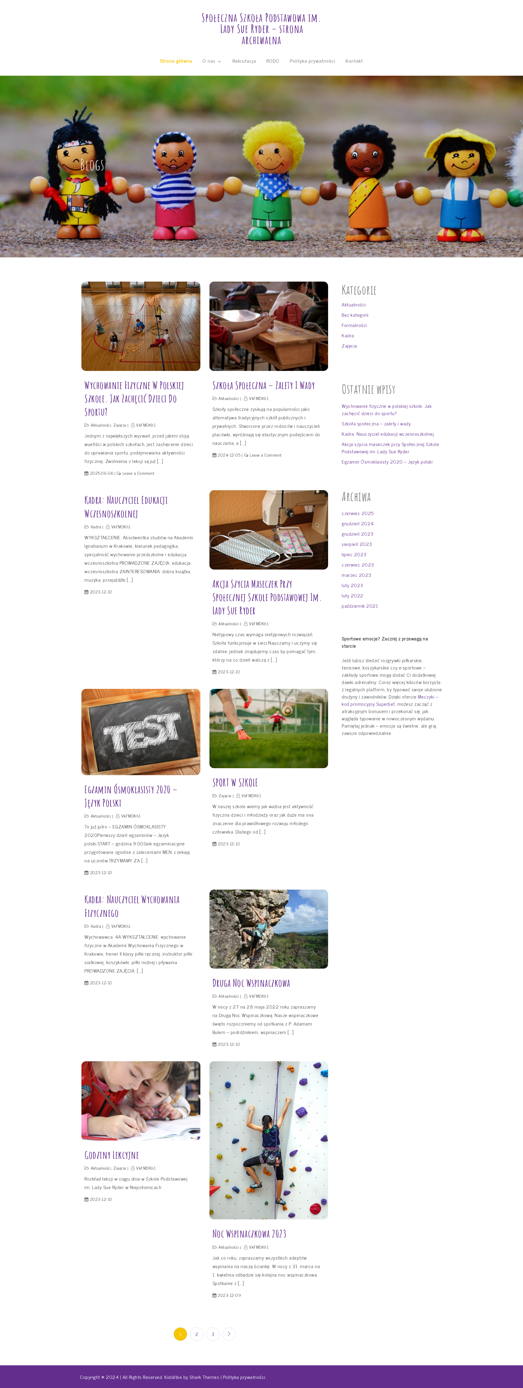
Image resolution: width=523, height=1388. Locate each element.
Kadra (96, 526)
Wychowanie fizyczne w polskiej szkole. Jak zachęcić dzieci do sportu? (134, 398)
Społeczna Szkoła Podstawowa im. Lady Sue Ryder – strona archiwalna (261, 29)
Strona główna (176, 60)
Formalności (354, 325)
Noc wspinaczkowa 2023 (249, 1233)
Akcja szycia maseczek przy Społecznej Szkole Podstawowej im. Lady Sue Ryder (267, 597)
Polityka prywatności (312, 60)
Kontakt (354, 60)
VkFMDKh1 (146, 424)
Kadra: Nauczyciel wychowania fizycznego (131, 906)
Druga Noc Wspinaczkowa (251, 982)
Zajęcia (119, 424)
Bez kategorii (355, 315)
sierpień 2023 (357, 544)
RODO (272, 60)
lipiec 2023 (354, 554)
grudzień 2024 (358, 523)
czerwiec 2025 (358, 513)
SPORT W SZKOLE (235, 782)
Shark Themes (205, 1377)
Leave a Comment (138, 472)
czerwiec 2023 (358, 564)
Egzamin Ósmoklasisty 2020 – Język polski (131, 796)
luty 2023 (352, 585)
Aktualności (101, 424)
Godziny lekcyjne (111, 1154)
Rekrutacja (244, 60)
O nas (208, 60)
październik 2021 (360, 606)
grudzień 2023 (357, 533)
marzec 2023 (356, 575)
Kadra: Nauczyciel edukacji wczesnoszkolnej (126, 506)
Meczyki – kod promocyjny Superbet (390, 700)
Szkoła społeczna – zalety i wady (263, 385)
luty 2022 (352, 595)
